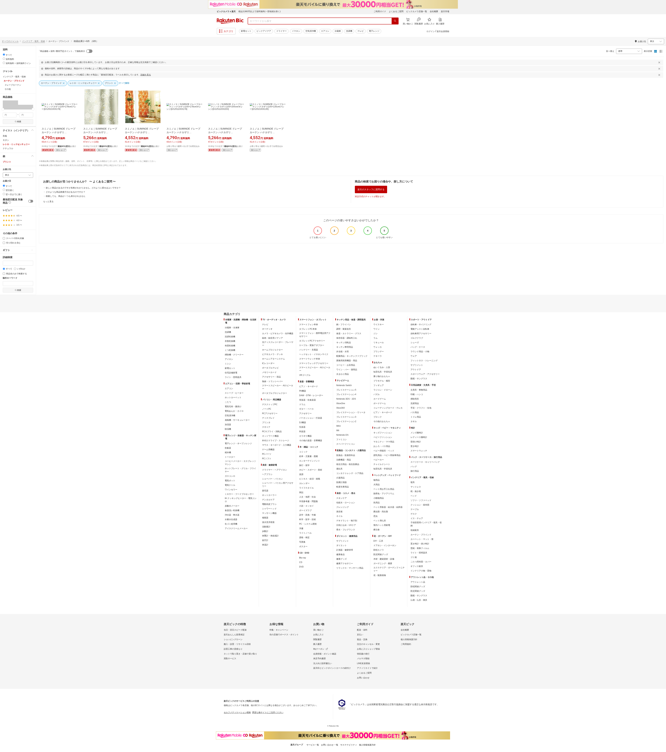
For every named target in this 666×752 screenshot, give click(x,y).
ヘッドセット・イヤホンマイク (313, 354)
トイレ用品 (416, 417)
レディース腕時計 (419, 437)
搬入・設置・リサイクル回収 (237, 644)
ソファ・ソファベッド (421, 500)
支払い (360, 634)
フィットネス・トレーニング (424, 360)
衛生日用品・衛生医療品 (347, 464)
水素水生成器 (231, 519)
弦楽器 (302, 427)
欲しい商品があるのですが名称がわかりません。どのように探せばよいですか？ (83, 188)
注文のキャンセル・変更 (368, 644)
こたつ (228, 402)
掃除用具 (415, 399)
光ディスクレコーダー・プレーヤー (277, 344)
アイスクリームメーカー (236, 528)
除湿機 (228, 429)
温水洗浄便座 (268, 522)
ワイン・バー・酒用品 (346, 369)
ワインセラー (231, 489)
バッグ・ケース (418, 347)
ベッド (414, 496)
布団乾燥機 (230, 345)
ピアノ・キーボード (308, 386)
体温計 (265, 545)
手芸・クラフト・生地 (421, 408)
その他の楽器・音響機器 (310, 440)
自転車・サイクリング (421, 324)
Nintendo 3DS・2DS (346, 399)
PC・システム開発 (308, 524)
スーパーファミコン (345, 444)
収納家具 (415, 530)
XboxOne (340, 403)
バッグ (414, 466)
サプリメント (342, 541)
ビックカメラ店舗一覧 (416, 11)
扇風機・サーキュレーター (237, 420)
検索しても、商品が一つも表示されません (65, 196)
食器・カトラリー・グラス (348, 333)
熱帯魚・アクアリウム (383, 493)
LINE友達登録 (363, 663)
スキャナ (266, 427)
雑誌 (301, 492)
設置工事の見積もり (233, 649)
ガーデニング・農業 (382, 563)
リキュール (378, 342)
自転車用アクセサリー (421, 333)
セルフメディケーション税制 (237, 712)
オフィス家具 (417, 566)
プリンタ (266, 422)
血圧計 (265, 540)
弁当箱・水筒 (342, 351)
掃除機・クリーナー (234, 354)
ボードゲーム (379, 403)
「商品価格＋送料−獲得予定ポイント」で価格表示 (61, 51)
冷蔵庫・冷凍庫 (232, 327)
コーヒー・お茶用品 (345, 365)
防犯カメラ (378, 550)
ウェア (414, 356)
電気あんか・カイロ (234, 411)
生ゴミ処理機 (231, 524)
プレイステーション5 (346, 390)
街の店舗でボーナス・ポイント (284, 634)
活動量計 (266, 526)
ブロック (377, 417)
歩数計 (265, 531)
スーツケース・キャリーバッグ (425, 462)
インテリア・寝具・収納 (33, 41)
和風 (5, 136)
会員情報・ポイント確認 (324, 654)
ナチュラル (8, 148)
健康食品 (340, 554)
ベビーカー (378, 460)
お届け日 (7, 181)
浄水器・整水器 (232, 515)
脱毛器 (265, 490)
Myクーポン (318, 649)
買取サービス (230, 658)
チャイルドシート (381, 464)
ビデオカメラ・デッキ (272, 354)
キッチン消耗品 (343, 342)
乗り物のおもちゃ (381, 376)
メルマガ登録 (363, 658)
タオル (414, 421)
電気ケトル (230, 485)
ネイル (339, 516)
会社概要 (434, 11)
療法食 (376, 529)
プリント (7, 162)
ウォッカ (377, 347)
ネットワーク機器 (270, 436)
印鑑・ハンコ (417, 394)
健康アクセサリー (344, 563)
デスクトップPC (270, 404)
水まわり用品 (342, 374)
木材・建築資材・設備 (383, 559)
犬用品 (376, 484)
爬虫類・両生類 (380, 511)
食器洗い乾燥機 (232, 510)
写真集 (302, 542)
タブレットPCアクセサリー (312, 341)
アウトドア (416, 369)
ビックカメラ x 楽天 (226, 11)
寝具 (413, 482)
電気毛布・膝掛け (233, 406)
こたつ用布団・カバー (421, 562)
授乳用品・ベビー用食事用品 (386, 455)
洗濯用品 (415, 403)
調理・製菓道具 (343, 329)
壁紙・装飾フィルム (420, 548)
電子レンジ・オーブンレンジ (238, 443)
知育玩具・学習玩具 (382, 372)
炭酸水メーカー (232, 506)
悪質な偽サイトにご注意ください (267, 712)
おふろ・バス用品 (381, 446)
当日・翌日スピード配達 (235, 630)
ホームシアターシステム (273, 359)
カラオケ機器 (305, 436)
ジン (375, 333)
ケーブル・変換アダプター (311, 345)
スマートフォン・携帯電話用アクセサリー (314, 334)
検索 (19, 121)
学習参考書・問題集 (308, 501)
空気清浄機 (310, 31)
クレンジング (342, 507)
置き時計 (415, 446)
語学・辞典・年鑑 (307, 515)
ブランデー (378, 351)
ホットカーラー (269, 495)
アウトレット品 (418, 582)
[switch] (30, 201)
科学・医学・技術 (307, 519)
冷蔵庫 (338, 31)
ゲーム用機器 (268, 449)
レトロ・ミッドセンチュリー (16, 144)
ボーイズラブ (305, 510)
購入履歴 (317, 644)
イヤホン (296, 31)
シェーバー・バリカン (272, 479)
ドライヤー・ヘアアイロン (274, 470)
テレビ (360, 31)
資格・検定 (304, 537)
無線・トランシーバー (272, 381)
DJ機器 (302, 422)
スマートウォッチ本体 (309, 359)
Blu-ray (302, 558)
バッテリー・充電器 (308, 350)
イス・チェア (417, 518)
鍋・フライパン (343, 324)
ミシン (228, 363)
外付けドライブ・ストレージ (275, 440)
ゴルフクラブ (417, 338)
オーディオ (267, 329)
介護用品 (340, 478)
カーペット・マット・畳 (422, 539)
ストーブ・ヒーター (234, 393)
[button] (10, 104)
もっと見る (48, 201)
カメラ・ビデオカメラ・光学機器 (277, 333)
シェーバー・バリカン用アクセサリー (277, 484)
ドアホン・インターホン (384, 545)
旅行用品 (415, 471)
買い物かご (318, 630)
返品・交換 (362, 639)
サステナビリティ (348, 745)
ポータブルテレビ (270, 368)
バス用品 (415, 412)
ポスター (303, 546)
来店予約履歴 (319, 658)
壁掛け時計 (416, 442)
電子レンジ (374, 31)
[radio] (4, 54)
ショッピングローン (233, 639)
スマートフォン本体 (308, 324)
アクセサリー (305, 413)
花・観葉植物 (379, 575)
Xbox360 (340, 408)
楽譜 (301, 474)
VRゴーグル (304, 375)
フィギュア (378, 385)
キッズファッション (382, 432)
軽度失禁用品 (342, 487)
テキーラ (377, 356)
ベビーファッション (382, 437)
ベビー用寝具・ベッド (383, 451)
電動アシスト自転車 (420, 329)
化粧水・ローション (345, 502)
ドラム (302, 404)
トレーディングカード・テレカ (388, 408)
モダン (6, 140)
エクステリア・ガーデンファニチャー (389, 569)
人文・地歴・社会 (307, 497)
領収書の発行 (363, 654)
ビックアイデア (264, 31)
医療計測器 (341, 482)
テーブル (415, 509)
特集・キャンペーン (279, 630)
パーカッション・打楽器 (310, 418)
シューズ (415, 342)
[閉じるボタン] (659, 62)
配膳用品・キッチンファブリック (352, 356)
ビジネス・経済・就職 (309, 479)
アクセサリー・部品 (271, 377)
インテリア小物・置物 (421, 571)
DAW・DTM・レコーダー (311, 395)
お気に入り (318, 634)
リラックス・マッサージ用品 (349, 568)
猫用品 (376, 480)
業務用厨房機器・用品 (346, 360)
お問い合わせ (363, 678)
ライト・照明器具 (233, 377)
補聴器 (265, 517)
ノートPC (266, 409)
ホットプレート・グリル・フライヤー (240, 470)
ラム (375, 338)
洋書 (301, 528)
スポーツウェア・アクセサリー (425, 374)
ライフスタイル (306, 488)
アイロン (229, 359)
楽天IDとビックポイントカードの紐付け (332, 668)
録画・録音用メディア (272, 338)
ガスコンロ (230, 476)
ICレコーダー (268, 363)
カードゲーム (379, 399)
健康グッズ (341, 559)
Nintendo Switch (344, 385)
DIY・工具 (378, 541)
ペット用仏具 (379, 520)
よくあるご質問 (396, 11)
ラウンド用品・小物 (420, 351)
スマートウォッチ (419, 451)
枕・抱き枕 (416, 491)
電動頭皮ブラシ (269, 504)
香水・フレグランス (345, 529)
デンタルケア (268, 499)
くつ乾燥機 (230, 350)
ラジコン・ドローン (382, 390)
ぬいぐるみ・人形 (381, 367)
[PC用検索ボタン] (395, 21)
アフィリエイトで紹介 (367, 668)
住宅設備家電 (231, 372)
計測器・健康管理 (344, 550)
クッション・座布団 (420, 505)
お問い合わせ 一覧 (329, 745)
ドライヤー (281, 31)
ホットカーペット (233, 397)
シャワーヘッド (269, 508)
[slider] (3, 109)
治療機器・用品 (343, 460)
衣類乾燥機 (230, 341)
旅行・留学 (304, 465)
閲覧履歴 (317, 639)
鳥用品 (376, 502)
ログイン (430, 31)
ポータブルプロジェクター (274, 393)
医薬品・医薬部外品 (345, 455)
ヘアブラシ (267, 474)
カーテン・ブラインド (421, 534)
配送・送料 (362, 630)
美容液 (339, 511)
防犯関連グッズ (418, 586)
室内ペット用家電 (381, 525)
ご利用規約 (406, 644)
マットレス (416, 487)
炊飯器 (228, 448)
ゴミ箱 (414, 557)
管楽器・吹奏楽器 (307, 400)
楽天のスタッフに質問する (371, 189)
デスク (414, 514)
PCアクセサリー (270, 413)
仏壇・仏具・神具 (419, 600)
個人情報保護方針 (409, 639)
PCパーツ (266, 454)
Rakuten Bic (230, 21)
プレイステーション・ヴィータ (350, 412)
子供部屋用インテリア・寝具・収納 (426, 524)
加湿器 (228, 424)
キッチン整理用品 (344, 347)
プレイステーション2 (346, 421)
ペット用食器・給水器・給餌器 (388, 507)
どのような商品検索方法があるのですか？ (65, 192)
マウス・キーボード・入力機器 (276, 445)
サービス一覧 (312, 745)
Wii (337, 430)
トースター (230, 457)
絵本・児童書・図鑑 (308, 456)
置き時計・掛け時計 (420, 543)
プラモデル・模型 (381, 381)
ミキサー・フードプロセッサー (239, 494)
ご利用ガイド (380, 11)
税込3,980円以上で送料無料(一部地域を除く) (259, 11)
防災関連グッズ (380, 554)
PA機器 (302, 391)
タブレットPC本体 (308, 329)
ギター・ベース (306, 409)
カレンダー (304, 483)
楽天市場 (445, 11)
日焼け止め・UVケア (346, 525)
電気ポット (230, 480)
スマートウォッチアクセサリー (313, 363)
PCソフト (266, 458)
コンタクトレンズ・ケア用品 (349, 473)
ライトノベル (305, 533)
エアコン (325, 31)
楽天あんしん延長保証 (234, 634)
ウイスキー (378, 324)
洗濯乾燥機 (230, 336)
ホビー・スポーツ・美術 (310, 470)
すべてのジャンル (10, 41)
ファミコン (341, 439)
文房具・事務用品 (419, 390)
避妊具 (339, 469)
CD (300, 562)
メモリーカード (269, 372)
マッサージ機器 (269, 513)
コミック (303, 452)
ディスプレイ (268, 418)
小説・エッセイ (306, 506)
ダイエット (341, 545)
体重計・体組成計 (270, 536)
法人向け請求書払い (322, 663)
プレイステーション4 (346, 394)
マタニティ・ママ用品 (383, 442)
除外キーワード (10, 278)
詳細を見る (145, 75)
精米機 (228, 452)
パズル (376, 394)
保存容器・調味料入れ (346, 338)
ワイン (376, 329)
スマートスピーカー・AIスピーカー (277, 387)
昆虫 (375, 516)
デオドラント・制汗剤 (346, 520)
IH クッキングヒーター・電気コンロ (241, 500)
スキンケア (341, 498)
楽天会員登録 (443, 31)
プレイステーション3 (346, 417)
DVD (301, 567)
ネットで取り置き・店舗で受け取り (240, 654)
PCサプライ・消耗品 (272, 431)
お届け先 (7, 169)
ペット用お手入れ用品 (383, 489)
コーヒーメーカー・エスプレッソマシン (240, 462)
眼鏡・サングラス (419, 378)
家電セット (246, 31)
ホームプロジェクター (272, 350)
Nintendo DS (342, 435)
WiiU (338, 426)
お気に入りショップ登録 (368, 649)
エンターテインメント (309, 461)
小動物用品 (378, 498)
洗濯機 (349, 31)
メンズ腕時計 (417, 432)
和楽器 (302, 431)
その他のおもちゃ (381, 421)
